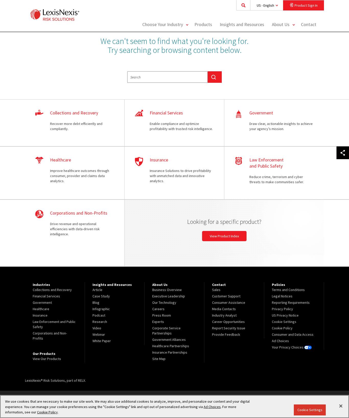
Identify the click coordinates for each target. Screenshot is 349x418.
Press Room (161, 315)
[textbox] (167, 77)
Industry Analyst (224, 315)
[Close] (340, 406)
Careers (158, 309)
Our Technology (164, 302)
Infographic (101, 309)
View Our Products (47, 358)
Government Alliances (169, 339)
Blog (95, 302)
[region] (174, 406)
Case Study (101, 296)
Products (203, 24)
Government (42, 302)
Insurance (40, 315)
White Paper (101, 341)
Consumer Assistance (228, 302)
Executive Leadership (168, 296)
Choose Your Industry (162, 24)
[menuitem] (203, 24)
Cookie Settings (309, 410)
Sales (216, 289)
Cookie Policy (282, 328)
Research (99, 321)
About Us (280, 24)
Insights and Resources (242, 24)
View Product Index (224, 236)
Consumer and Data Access (292, 334)
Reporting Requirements (291, 302)
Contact (308, 24)
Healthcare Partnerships (170, 346)
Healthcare (41, 309)
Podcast (98, 315)
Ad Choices (280, 341)
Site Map (159, 358)
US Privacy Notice (285, 315)
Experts (158, 321)
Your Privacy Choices (288, 347)
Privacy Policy (282, 309)
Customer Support (226, 296)
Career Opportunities (228, 321)
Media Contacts (224, 309)
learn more (74, 123)
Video (96, 328)
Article (97, 289)
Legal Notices (282, 296)
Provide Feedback (226, 334)
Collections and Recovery (52, 289)
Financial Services (46, 296)
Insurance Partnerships (169, 352)
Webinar (98, 334)
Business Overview (167, 289)
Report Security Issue (228, 328)
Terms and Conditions (288, 289)
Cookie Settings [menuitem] (284, 321)
